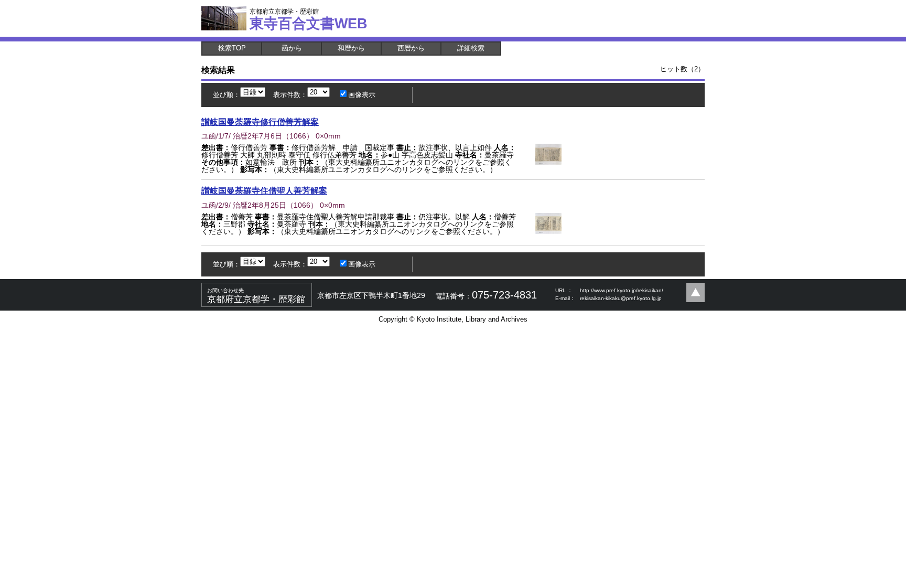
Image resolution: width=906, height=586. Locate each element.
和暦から (351, 48)
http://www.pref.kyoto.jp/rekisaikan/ (621, 290)
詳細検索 (470, 48)
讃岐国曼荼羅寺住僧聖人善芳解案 (264, 190)
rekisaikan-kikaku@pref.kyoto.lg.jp (621, 298)
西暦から (411, 48)
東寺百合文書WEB (309, 19)
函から (292, 48)
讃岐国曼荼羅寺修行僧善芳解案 (260, 121)
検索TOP (232, 48)
